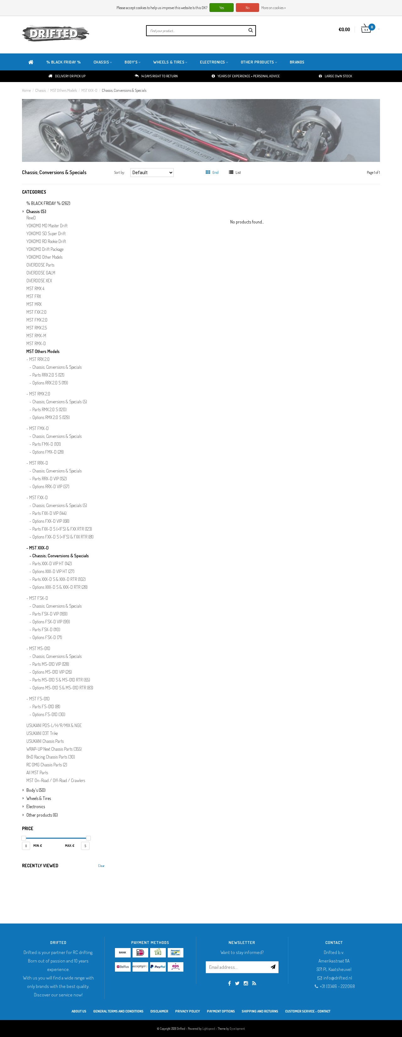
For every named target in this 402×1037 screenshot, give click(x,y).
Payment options (221, 1011)
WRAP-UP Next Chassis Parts (54, 749)
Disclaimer (159, 1011)
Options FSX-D (47, 637)
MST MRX (33, 304)
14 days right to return (159, 76)
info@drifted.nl (337, 978)
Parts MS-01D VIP (50, 664)
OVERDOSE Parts (40, 265)
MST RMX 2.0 (39, 393)
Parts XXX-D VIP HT (52, 563)
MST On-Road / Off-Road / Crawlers (55, 780)
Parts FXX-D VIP (49, 513)
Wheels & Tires (168, 61)
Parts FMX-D (46, 444)
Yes (221, 7)
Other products (257, 61)
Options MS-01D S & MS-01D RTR (62, 687)
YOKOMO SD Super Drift (46, 233)
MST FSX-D (38, 598)
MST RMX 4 (35, 288)
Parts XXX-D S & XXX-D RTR (59, 579)
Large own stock (338, 76)
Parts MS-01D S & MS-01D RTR (61, 679)
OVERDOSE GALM (40, 272)
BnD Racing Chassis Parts (50, 756)
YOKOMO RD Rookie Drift (46, 241)
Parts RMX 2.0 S (49, 409)
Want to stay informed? (242, 952)
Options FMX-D (48, 452)
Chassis (101, 61)
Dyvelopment (237, 1028)
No (247, 7)
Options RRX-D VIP (50, 486)
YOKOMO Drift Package (44, 249)
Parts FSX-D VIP (50, 613)
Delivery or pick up (70, 76)
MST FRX (33, 296)
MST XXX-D (89, 90)
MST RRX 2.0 (39, 359)
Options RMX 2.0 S (51, 417)
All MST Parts (37, 772)
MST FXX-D (38, 497)
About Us (79, 1011)
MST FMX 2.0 (36, 320)
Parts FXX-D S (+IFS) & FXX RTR (62, 529)
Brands (297, 61)
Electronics (212, 61)
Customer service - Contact (307, 1011)
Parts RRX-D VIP (49, 478)
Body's (131, 61)
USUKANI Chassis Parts (45, 741)
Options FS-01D (48, 714)
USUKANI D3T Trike (42, 733)
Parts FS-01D (46, 706)
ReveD (31, 217)
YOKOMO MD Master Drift (47, 225)
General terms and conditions (118, 1011)
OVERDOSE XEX (39, 280)
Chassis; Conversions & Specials (124, 90)
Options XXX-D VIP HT (53, 571)
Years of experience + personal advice (249, 76)
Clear (101, 866)
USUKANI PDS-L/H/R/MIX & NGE (54, 725)
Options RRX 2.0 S (50, 382)
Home (26, 90)
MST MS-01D (39, 648)
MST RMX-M (36, 335)
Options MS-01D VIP (52, 672)
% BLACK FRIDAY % (63, 61)
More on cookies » (273, 7)
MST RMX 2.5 (36, 327)
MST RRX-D (38, 463)
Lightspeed (208, 1028)
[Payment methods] (123, 952)
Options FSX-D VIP (51, 621)
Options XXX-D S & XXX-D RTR (60, 587)
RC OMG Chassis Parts (46, 764)
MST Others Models (63, 90)
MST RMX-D (36, 343)
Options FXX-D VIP (50, 521)
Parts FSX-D (46, 629)
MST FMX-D (39, 428)
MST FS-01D (39, 698)
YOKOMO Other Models (44, 257)
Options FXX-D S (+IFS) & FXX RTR (63, 536)
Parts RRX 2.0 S (48, 375)
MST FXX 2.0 (36, 312)
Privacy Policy (187, 1011)
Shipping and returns (260, 1011)
